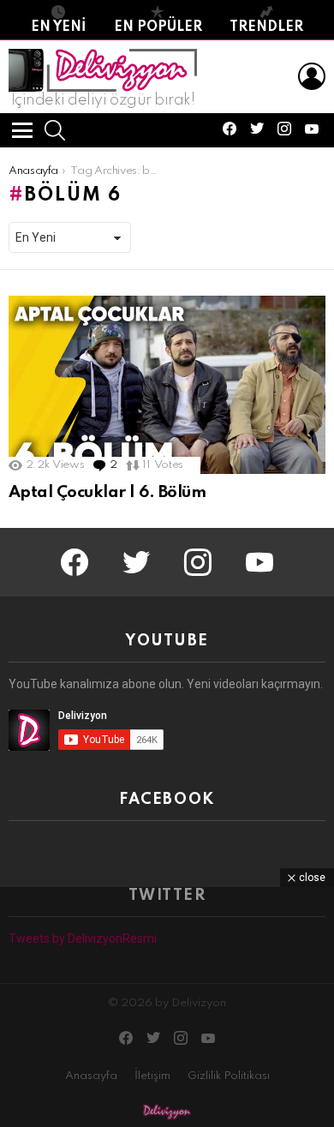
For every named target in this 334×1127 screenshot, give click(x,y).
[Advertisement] (167, 1007)
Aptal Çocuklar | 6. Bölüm (107, 492)
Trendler (266, 27)
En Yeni (58, 27)
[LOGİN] (311, 76)
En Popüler (158, 27)
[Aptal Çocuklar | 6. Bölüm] (167, 385)
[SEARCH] (55, 130)
